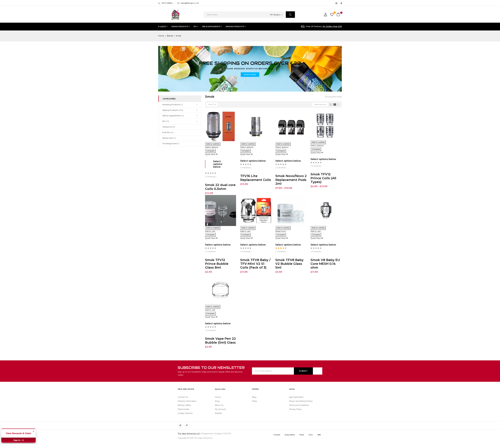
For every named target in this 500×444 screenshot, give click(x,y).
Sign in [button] (17, 440)
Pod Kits (167, 132)
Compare (210, 151)
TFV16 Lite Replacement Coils (255, 178)
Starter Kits (169, 138)
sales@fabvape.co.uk (190, 3)
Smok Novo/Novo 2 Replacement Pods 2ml (291, 179)
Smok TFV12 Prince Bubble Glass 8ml (216, 263)
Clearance (168, 127)
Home (161, 36)
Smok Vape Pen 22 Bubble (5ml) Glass (220, 340)
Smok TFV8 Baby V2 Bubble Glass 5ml (289, 263)
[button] (338, 15)
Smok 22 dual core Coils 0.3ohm (220, 187)
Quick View (210, 154)
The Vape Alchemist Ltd (188, 433)
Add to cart (210, 231)
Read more (280, 231)
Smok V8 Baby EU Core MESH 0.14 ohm (325, 263)
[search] (290, 14)
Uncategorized (170, 143)
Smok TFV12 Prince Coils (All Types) (323, 178)
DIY (165, 121)
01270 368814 (167, 3)
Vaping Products (172, 110)
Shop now (250, 75)
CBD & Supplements (173, 115)
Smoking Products (172, 104)
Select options (211, 147)
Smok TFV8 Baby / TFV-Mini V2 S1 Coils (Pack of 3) (255, 263)
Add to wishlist (212, 144)
